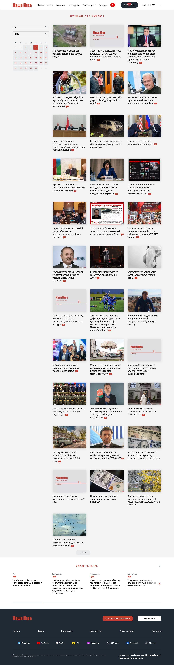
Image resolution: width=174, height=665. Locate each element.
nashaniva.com (18, 657)
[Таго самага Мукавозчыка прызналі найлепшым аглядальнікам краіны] (144, 89)
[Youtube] (112, 5)
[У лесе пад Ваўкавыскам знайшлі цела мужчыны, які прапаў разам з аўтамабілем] (107, 220)
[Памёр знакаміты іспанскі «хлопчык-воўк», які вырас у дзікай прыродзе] (30, 583)
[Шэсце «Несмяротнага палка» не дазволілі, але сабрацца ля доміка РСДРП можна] (144, 220)
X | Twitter (115, 643)
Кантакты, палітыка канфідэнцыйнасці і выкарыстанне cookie (140, 656)
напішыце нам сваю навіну (117, 618)
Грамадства (74, 5)
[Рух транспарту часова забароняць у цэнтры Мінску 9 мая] (69, 488)
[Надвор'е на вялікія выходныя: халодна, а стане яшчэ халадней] (69, 530)
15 (92, 576)
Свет (15, 574)
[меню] (159, 5)
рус (153, 5)
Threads (152, 643)
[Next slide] (159, 584)
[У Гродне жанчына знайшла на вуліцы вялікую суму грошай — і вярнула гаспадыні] (144, 444)
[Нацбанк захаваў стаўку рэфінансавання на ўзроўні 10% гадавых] (144, 400)
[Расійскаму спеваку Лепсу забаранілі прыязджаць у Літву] (107, 264)
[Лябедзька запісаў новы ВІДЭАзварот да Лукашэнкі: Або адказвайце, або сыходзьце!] (107, 400)
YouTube (45, 643)
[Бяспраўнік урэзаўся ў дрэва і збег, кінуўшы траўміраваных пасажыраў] (107, 133)
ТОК (78, 643)
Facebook (134, 643)
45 (54, 576)
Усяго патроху (89, 5)
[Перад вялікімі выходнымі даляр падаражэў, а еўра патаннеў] (107, 488)
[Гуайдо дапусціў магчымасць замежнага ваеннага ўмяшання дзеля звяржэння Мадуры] (69, 310)
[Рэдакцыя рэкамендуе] (159, 565)
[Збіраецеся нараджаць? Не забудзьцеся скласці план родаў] (144, 264)
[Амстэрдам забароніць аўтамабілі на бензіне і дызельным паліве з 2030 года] (69, 444)
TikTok (62, 643)
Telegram (26, 643)
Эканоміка (60, 5)
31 (129, 576)
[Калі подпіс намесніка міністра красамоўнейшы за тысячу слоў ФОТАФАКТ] (107, 444)
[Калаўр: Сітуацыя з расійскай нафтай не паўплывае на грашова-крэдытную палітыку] (69, 264)
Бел (144, 5)
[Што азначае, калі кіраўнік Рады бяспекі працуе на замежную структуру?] (69, 400)
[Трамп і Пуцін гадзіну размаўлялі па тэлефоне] (144, 133)
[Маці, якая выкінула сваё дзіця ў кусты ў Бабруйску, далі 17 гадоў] (107, 89)
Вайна (50, 5)
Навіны (40, 5)
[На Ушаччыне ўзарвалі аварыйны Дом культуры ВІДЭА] (69, 44)
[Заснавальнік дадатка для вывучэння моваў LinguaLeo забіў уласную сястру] (144, 310)
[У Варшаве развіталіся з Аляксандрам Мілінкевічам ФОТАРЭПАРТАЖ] (144, 583)
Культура (103, 5)
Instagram (95, 643)
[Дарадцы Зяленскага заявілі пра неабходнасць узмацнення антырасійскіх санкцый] (69, 220)
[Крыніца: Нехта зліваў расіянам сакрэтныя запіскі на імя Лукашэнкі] (69, 176)
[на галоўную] (22, 5)
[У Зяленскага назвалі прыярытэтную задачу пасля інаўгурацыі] (69, 357)
